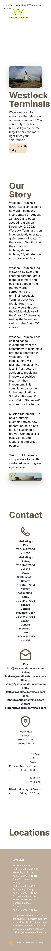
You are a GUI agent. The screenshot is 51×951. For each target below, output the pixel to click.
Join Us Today (18, 148)
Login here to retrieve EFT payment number (22, 7)
